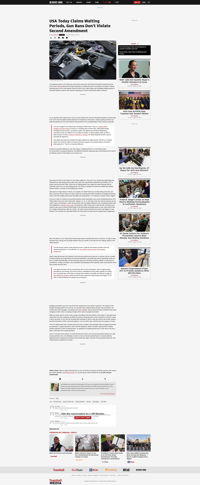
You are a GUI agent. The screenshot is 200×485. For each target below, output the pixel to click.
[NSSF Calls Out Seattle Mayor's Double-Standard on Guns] (134, 69)
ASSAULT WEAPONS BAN (68, 401)
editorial (59, 86)
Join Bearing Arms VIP (69, 372)
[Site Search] (149, 2)
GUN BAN (89, 401)
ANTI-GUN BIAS (57, 401)
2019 (63, 319)
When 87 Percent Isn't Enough (60, 453)
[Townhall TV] (107, 2)
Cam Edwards (54, 34)
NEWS (57, 398)
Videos (88, 2)
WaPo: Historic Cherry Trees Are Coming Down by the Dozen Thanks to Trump (87, 455)
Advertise (79, 475)
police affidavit (82, 310)
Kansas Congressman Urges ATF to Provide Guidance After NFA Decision (134, 271)
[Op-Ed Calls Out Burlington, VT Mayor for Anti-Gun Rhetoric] (134, 157)
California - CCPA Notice (123, 475)
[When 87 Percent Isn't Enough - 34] (61, 443)
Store (97, 2)
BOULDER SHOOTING (80, 401)
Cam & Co (69, 2)
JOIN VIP (137, 2)
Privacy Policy (112, 475)
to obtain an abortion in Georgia (78, 135)
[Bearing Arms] (56, 2)
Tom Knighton (134, 84)
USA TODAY (103, 401)
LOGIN (143, 2)
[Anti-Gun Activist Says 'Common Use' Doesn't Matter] (134, 100)
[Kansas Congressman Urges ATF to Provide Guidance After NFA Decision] (134, 257)
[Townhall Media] (55, 481)
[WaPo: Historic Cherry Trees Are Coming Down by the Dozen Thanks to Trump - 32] (87, 443)
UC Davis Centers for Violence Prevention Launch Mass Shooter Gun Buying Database (134, 235)
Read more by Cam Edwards (107, 393)
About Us (74, 475)
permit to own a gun (67, 205)
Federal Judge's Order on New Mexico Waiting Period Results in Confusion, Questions (134, 202)
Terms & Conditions (104, 475)
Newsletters (96, 475)
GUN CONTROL (96, 401)
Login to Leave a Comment (82, 417)
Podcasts (79, 2)
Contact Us (84, 475)
